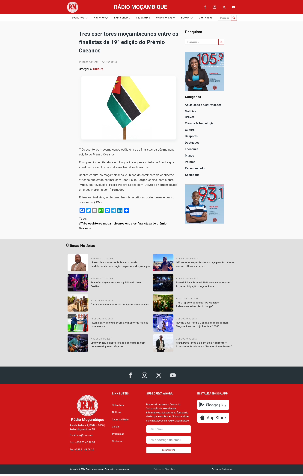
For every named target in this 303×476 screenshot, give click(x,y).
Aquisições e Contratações (203, 105)
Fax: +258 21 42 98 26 (81, 449)
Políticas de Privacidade (164, 469)
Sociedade (192, 175)
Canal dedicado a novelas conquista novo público (120, 304)
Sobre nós (78, 18)
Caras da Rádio (165, 18)
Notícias (99, 18)
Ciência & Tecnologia (199, 123)
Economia (191, 149)
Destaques (192, 142)
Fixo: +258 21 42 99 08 (82, 442)
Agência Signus (226, 469)
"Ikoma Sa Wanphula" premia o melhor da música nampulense (119, 324)
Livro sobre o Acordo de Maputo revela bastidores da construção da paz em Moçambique (120, 264)
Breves (190, 117)
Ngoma (185, 18)
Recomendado (195, 168)
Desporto (191, 136)
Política (190, 162)
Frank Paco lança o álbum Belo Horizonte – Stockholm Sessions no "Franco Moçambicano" (204, 344)
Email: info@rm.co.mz (81, 435)
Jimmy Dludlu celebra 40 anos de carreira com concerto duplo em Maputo (118, 344)
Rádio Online (122, 18)
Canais (115, 426)
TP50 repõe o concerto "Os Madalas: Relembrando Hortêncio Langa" (197, 304)
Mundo (189, 155)
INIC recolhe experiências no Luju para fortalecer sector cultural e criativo (205, 264)
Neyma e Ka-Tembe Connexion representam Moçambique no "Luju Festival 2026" (202, 324)
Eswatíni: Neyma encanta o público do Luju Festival (116, 284)
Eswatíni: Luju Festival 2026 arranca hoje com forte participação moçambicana (203, 284)
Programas (143, 18)
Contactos (205, 18)
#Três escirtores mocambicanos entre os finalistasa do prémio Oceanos (122, 226)
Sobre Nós (118, 405)
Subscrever (168, 450)
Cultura (98, 69)
